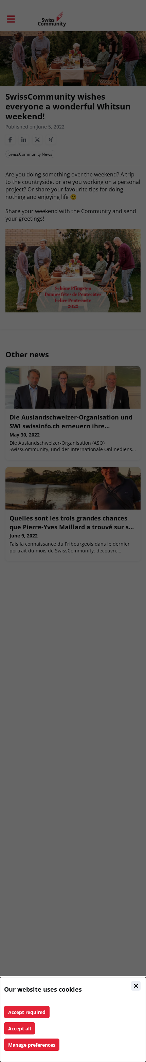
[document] (73, 1019)
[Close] (136, 986)
